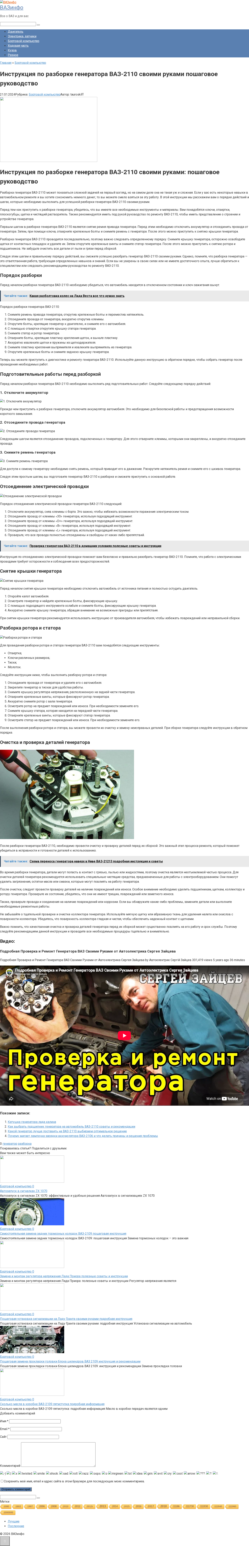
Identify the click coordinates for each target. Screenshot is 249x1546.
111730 (190, 1506)
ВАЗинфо (11, 7)
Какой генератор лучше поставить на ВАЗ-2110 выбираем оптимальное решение (67, 1131)
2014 (115, 1506)
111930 (204, 1506)
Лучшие (13, 1521)
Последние (16, 1526)
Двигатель (15, 31)
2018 (163, 1506)
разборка (25, 1144)
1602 (18, 1506)
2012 (77, 1506)
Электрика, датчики (22, 36)
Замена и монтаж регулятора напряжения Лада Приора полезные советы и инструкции (64, 1276)
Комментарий (10, 1466)
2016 (138, 1506)
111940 (218, 1506)
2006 (42, 1506)
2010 (65, 1506)
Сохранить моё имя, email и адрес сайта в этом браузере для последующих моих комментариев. (74, 1481)
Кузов (12, 50)
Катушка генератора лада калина (32, 1122)
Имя (4, 1421)
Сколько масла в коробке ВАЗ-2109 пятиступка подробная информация (52, 1404)
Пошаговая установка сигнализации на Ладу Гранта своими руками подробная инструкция (66, 1319)
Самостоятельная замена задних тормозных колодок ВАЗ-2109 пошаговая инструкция (63, 1233)
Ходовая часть (18, 45)
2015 (127, 1506)
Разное (13, 55)
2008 (54, 1506)
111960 (232, 1506)
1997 (30, 1506)
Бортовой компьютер (23, 41)
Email (5, 1429)
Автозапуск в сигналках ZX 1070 (23, 1191)
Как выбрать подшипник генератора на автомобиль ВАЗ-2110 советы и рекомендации (71, 1126)
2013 (103, 1506)
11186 (176, 1506)
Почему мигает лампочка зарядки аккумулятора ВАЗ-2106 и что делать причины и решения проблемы (83, 1136)
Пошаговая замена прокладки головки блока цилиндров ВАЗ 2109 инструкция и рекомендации (70, 1361)
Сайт (3, 1437)
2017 (151, 1506)
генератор (10, 1144)
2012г (90, 1506)
